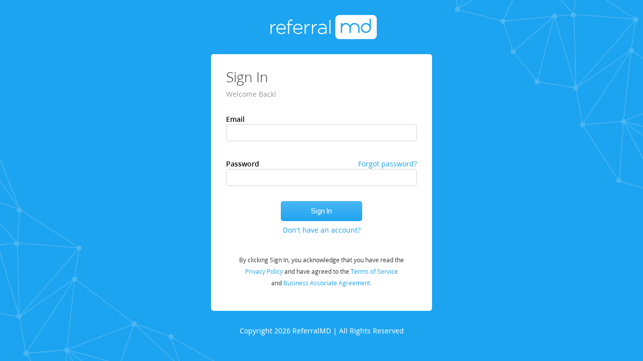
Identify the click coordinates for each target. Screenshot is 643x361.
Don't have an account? (322, 230)
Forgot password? (387, 163)
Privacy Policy (264, 271)
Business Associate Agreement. (327, 283)
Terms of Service (374, 271)
